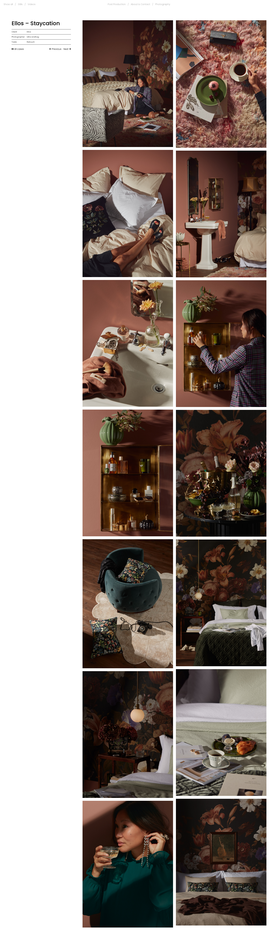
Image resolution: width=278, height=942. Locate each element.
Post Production (117, 4)
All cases (19, 49)
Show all (8, 4)
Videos (31, 4)
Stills (20, 4)
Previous (56, 49)
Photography (162, 4)
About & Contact (140, 4)
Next (66, 49)
